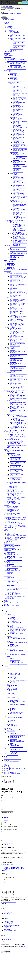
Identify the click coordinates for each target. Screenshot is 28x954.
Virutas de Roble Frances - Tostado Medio (17, 61)
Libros (5, 756)
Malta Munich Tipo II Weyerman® (18, 100)
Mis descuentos (7, 939)
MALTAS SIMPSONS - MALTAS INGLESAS (15, 390)
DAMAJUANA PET (12, 540)
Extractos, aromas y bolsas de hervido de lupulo (15, 482)
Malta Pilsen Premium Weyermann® (18, 85)
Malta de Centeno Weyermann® (17, 168)
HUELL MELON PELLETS (17, 474)
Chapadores (9, 565)
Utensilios (6, 666)
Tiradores (6, 757)
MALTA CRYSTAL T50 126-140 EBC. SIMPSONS (20, 241)
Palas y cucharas (10, 577)
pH (7, 574)
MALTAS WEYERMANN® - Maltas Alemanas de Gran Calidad (16, 81)
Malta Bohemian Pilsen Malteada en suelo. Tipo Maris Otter (20, 93)
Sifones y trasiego (11, 552)
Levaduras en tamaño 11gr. (16, 422)
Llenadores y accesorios (12, 568)
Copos (8, 71)
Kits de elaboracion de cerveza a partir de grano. (15, 517)
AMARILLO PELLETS (15, 457)
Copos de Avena (13, 74)
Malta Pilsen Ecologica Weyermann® (18, 112)
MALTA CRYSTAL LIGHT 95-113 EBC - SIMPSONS (19, 238)
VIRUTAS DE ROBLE (12, 31)
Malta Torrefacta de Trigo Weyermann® (19, 198)
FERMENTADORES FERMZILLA (15, 538)
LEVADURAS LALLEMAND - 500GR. (19, 420)
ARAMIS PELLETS (15, 458)
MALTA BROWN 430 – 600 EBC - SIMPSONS (20, 243)
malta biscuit (15, 174)
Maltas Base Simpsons (15, 222)
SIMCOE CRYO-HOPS (15, 481)
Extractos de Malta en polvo (13, 513)
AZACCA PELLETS (15, 459)
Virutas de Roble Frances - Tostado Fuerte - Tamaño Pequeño (19, 46)
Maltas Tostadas (13, 173)
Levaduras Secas (10, 414)
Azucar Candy (10, 26)
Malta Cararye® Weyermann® (20, 148)
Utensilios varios (7, 550)
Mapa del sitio (7, 929)
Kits (5, 653)
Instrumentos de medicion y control (12, 570)
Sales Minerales (10, 30)
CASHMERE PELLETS (16, 469)
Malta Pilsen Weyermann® (19, 87)
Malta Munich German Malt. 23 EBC (18, 253)
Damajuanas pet (10, 586)
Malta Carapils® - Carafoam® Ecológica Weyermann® (20, 150)
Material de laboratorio (9, 544)
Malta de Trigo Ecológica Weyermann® (18, 213)
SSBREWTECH (11, 533)
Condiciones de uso (8, 921)
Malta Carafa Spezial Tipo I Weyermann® (19, 186)
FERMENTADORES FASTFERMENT (16, 536)
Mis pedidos (6, 938)
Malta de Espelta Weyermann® (20, 166)
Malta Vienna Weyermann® (19, 97)
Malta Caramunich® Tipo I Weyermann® (19, 132)
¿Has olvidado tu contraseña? (7, 19)
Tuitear (5, 818)
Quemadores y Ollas (8, 541)
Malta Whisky (16, 170)
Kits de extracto (7, 518)
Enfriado (6, 530)
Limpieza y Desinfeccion (9, 548)
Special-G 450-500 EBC (18, 142)
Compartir (6, 817)
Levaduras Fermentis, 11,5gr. (19, 423)
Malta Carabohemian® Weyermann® (18, 140)
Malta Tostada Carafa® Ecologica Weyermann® (18, 194)
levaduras (6, 412)
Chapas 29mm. (10, 564)
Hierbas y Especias (11, 29)
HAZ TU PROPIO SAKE (10, 598)
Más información (25, 2)
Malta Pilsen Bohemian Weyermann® (18, 89)
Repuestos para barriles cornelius (14, 557)
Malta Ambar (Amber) (18, 106)
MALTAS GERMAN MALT (14, 245)
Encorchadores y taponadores (13, 584)
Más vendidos (7, 913)
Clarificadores (10, 27)
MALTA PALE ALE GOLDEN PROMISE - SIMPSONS (18, 228)
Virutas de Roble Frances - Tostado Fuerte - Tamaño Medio (19, 42)
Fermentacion (7, 532)
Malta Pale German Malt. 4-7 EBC (18, 249)
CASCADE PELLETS (15, 465)
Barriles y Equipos (11, 556)
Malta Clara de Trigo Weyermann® (17, 215)
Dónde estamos (7, 926)
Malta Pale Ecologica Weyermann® (18, 110)
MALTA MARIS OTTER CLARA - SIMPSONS (19, 231)
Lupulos (5, 449)
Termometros (10, 572)
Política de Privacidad (9, 922)
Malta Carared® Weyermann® (20, 128)
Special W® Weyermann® (19, 144)
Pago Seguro (7, 927)
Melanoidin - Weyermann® (19, 107)
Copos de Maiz (13, 77)
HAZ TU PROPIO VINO (10, 581)
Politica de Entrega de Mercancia (11, 925)
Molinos (5, 542)
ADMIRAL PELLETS (15, 454)
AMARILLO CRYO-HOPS (16, 479)
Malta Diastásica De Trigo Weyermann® (19, 164)
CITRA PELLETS (14, 471)
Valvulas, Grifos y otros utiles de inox (12, 549)
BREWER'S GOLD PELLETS (17, 462)
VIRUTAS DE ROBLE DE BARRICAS (16, 69)
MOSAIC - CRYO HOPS (16, 477)
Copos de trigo (13, 78)
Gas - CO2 (9, 558)
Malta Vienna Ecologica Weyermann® (18, 115)
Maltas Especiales (14, 152)
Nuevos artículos (7, 912)
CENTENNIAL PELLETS (16, 470)
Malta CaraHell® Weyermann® (17, 123)
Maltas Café (15, 176)
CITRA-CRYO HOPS (15, 478)
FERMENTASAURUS (12, 534)
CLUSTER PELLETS (15, 473)
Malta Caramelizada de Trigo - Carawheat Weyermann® (20, 204)
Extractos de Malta (8, 511)
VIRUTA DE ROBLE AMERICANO (15, 33)
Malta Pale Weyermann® (18, 95)
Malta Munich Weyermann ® (19, 98)
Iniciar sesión (4, 18)
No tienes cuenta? (14, 13)
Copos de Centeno (14, 79)
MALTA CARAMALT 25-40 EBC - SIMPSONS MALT (20, 235)
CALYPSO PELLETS (15, 463)
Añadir (2, 873)
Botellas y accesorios (11, 569)
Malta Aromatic (16, 105)
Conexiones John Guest (12, 554)
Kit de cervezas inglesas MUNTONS (15, 523)
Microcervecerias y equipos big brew (12, 759)
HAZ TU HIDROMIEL (12, 755)
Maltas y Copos (7, 70)
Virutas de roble (10, 590)
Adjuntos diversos (11, 24)
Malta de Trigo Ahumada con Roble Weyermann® (19, 202)
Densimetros (9, 573)
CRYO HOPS (10, 475)
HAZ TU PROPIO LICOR (10, 594)
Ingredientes (6, 611)
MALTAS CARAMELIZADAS (17, 233)
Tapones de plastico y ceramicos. (14, 566)
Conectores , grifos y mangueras (14, 560)
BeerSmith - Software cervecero (11, 761)
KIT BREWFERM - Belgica (13, 522)
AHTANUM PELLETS (15, 455)
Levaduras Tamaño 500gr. (16, 415)
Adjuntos (6, 23)
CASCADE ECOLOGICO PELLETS (16, 497)
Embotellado (7, 561)
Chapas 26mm (10, 562)
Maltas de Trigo (13, 200)
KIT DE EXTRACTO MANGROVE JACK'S (15, 526)
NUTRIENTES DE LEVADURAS (15, 430)
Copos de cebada (14, 75)
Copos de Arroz (13, 73)
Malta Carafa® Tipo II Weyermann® (18, 180)
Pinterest (6, 820)
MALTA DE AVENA (18, 172)
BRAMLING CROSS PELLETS (18, 461)
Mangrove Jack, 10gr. (18, 426)
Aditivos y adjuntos (11, 592)
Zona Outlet (6, 760)
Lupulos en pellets (11, 453)
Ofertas (5, 910)
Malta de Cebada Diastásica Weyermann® (19, 162)
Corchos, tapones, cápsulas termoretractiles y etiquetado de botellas (17, 588)
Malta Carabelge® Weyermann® (17, 126)
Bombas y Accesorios (9, 546)
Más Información (8, 843)
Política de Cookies (8, 923)
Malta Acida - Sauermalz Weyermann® (18, 154)
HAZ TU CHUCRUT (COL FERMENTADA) (15, 580)
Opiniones (6, 844)
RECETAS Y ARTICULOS (10, 930)
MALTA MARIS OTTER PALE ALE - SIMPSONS (19, 225)
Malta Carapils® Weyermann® (20, 121)
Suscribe (17, 944)
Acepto (20, 2)
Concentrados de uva (12, 585)
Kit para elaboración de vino (13, 593)
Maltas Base (12, 83)
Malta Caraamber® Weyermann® (17, 119)
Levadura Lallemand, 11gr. (19, 424)
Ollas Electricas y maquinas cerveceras (13, 545)
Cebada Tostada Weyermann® (20, 196)
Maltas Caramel (13, 117)
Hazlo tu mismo (7, 728)
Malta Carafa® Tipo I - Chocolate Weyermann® (18, 178)
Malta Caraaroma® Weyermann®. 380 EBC (18, 130)
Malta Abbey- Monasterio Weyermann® (19, 103)
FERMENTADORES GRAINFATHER (16, 537)
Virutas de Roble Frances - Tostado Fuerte (16, 62)
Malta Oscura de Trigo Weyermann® (18, 207)
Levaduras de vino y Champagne (14, 582)
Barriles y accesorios (8, 553)
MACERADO (7, 576)
